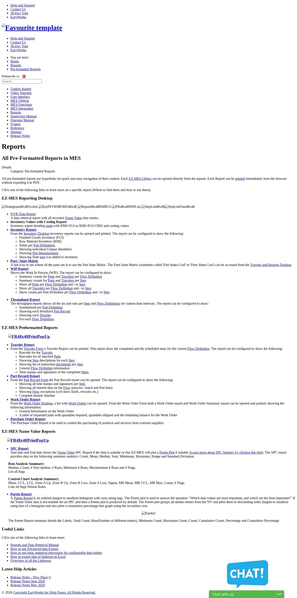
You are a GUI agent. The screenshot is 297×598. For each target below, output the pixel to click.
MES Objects (19, 100)
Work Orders (77, 403)
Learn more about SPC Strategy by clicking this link (226, 452)
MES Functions (21, 104)
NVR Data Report (23, 214)
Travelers (67, 276)
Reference (17, 128)
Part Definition (52, 307)
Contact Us (18, 9)
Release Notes (20, 136)
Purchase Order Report (27, 419)
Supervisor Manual (23, 116)
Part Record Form (36, 380)
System (15, 124)
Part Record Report (25, 376)
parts (49, 226)
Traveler (45, 315)
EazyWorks (18, 17)
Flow (66, 388)
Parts (51, 276)
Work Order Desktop (38, 403)
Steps (85, 372)
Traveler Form (33, 348)
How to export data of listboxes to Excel (38, 556)
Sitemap (16, 132)
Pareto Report (23, 498)
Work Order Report (25, 399)
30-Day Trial (19, 13)
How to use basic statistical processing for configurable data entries (56, 553)
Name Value (73, 218)
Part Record (62, 311)
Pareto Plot (166, 452)
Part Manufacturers (45, 253)
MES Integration (21, 108)
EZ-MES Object (140, 178)
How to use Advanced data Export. (34, 549)
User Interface (20, 97)
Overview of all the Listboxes (30, 560)
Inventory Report (23, 229)
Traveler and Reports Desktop (270, 265)
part (42, 257)
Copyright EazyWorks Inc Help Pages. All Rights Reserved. (54, 592)
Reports (15, 112)
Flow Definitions (108, 303)
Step (83, 280)
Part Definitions (44, 245)
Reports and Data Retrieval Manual (34, 545)
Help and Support (22, 5)
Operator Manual (22, 120)
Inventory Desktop (36, 233)
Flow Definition (91, 276)
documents (63, 364)
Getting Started (20, 89)
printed (240, 178)
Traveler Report (22, 345)
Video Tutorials (21, 93)
